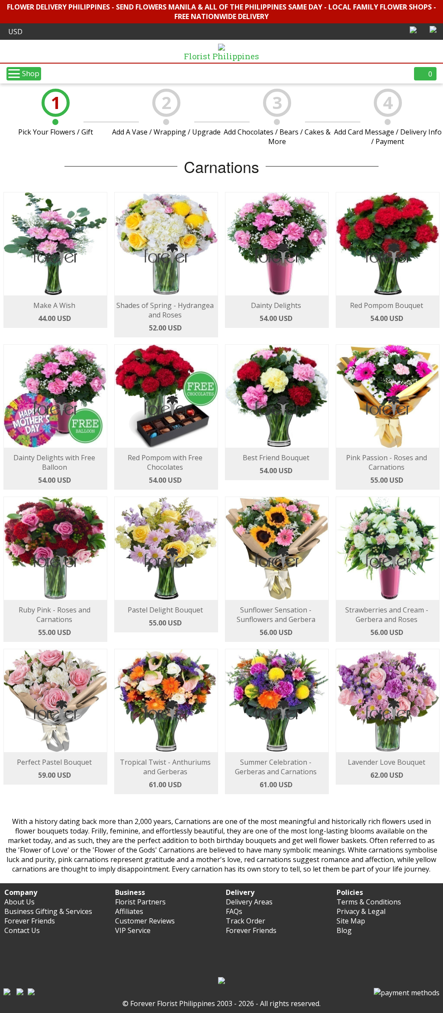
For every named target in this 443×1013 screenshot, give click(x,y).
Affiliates (129, 911)
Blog (344, 930)
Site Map (351, 921)
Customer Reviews (145, 921)
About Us (19, 902)
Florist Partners (140, 902)
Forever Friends (29, 921)
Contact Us (22, 930)
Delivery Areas (249, 902)
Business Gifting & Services (48, 911)
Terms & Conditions (369, 902)
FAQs (234, 911)
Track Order (245, 921)
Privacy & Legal (361, 911)
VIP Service (133, 930)
